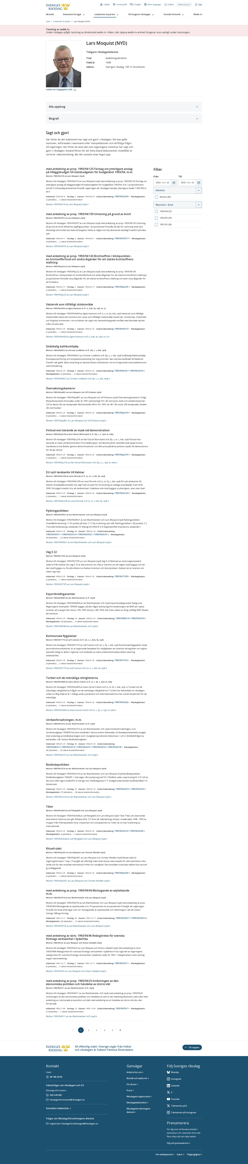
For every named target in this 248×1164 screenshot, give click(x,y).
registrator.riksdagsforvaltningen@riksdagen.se (74, 1123)
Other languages (154, 4)
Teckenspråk (121, 4)
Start (48, 21)
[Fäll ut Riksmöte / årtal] (199, 205)
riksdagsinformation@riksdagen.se (67, 1099)
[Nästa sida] (120, 1030)
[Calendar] (174, 183)
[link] (73, 1030)
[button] (74, 14)
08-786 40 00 (56, 1076)
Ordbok (171, 4)
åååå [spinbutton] (158, 182)
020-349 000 (56, 1095)
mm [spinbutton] (163, 182)
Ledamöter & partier (61, 21)
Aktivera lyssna (184, 4)
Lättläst (107, 4)
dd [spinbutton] (168, 182)
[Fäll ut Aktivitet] (199, 190)
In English (137, 4)
